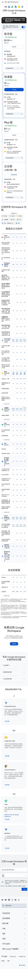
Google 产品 (22, 956)
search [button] (3, 906)
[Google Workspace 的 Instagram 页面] (12, 900)
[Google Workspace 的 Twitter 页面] (2, 900)
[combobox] (14, 875)
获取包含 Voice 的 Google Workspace (11, 815)
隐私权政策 (14, 886)
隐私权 (3, 961)
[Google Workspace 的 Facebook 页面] (15, 900)
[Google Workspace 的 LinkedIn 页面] (9, 900)
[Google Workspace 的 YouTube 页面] (6, 900)
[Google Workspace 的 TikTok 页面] (19, 900)
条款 (8, 961)
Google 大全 (13, 956)
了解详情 (6, 721)
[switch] (23, 27)
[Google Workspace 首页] (11, 2)
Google (4, 956)
